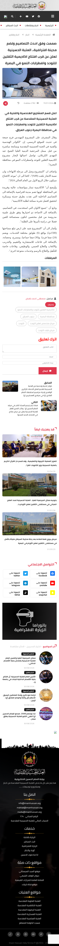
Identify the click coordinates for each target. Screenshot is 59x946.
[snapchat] (17, 934)
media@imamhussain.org (29, 812)
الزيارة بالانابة (29, 837)
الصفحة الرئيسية (43, 35)
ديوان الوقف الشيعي (29, 876)
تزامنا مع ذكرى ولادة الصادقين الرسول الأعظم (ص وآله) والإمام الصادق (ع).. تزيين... (19, 697)
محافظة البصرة (47, 317)
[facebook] (39, 16)
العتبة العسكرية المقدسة (29, 914)
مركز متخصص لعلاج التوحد (42, 323)
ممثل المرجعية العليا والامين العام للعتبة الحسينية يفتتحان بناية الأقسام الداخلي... (20, 660)
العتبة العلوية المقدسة (30, 901)
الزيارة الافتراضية (29, 846)
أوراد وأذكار (29, 850)
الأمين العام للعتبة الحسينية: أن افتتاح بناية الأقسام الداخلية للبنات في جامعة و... (19, 679)
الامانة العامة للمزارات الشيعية (29, 880)
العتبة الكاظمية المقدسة (30, 905)
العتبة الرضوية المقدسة (29, 910)
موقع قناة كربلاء (29, 884)
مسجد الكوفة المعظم (29, 923)
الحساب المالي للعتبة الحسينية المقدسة (29, 821)
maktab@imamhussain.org (29, 808)
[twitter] (33, 16)
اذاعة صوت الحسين (29, 855)
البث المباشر (29, 842)
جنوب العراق (28, 317)
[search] (12, 16)
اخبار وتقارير (14, 35)
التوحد (21, 323)
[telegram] (25, 934)
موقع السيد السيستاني (29, 871)
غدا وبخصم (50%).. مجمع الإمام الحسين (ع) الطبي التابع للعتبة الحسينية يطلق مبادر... (19, 716)
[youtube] (27, 16)
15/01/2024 (48, 103)
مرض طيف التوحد (46, 330)
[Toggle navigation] (53, 16)
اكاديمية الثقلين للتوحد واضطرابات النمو (36, 310)
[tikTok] (10, 934)
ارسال (45, 371)
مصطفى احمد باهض (35, 299)
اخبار (27, 35)
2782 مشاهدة (30, 103)
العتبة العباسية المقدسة (29, 918)
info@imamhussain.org (30, 803)
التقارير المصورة (28, 653)
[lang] (5, 16)
